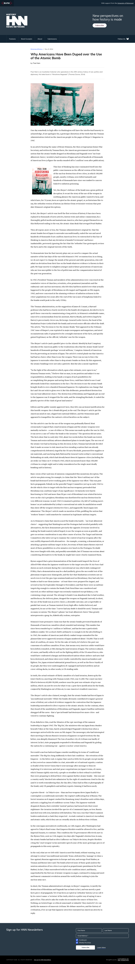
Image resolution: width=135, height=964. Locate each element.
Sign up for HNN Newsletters (42, 960)
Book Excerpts (26, 39)
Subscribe (99, 25)
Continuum (83, 940)
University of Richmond (125, 3)
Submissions (52, 39)
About (40, 39)
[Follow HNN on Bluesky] (128, 39)
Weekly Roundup (85, 943)
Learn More (101, 947)
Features (12, 39)
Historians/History (37, 49)
